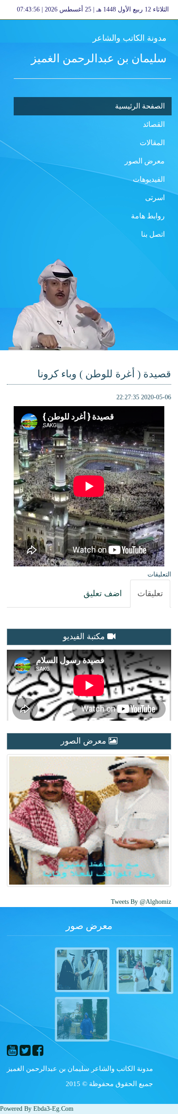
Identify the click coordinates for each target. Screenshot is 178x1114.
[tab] (150, 594)
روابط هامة (148, 216)
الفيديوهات (149, 179)
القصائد (154, 124)
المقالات (152, 143)
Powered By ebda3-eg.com (36, 1108)
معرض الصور (145, 161)
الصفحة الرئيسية (140, 106)
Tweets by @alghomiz (141, 901)
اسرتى (155, 197)
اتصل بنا (153, 234)
